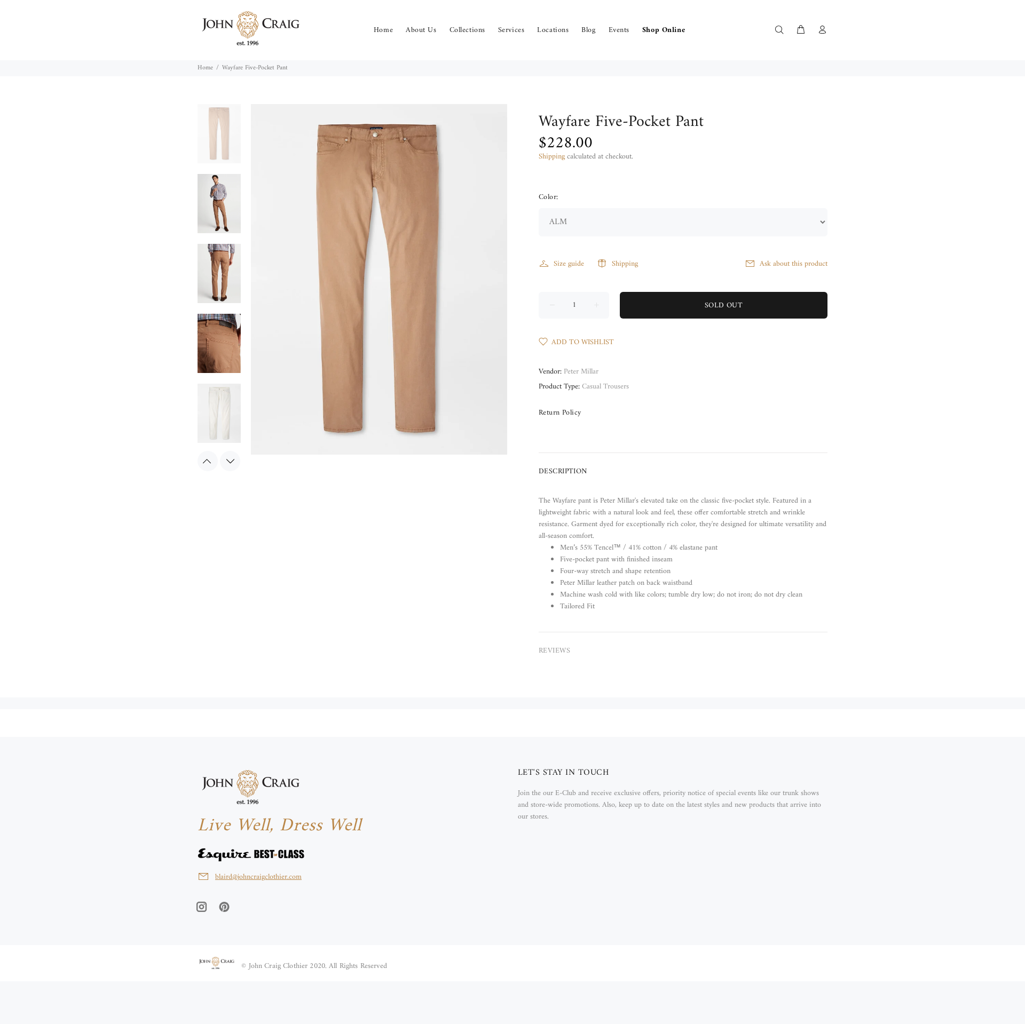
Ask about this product (793, 264)
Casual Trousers (605, 386)
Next (230, 461)
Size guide (569, 264)
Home (205, 68)
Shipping (552, 156)
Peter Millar (581, 371)
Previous (208, 461)
